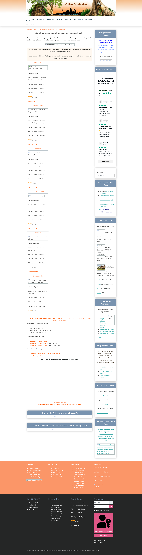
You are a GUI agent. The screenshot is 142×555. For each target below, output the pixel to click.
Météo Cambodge (55, 518)
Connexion (103, 535)
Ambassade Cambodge (56, 505)
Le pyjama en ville (79, 470)
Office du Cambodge (56, 503)
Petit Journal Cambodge (57, 513)
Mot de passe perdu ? (100, 540)
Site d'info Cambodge (56, 516)
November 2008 (33, 503)
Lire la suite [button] (102, 115)
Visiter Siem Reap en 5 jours (38, 343)
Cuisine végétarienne (35, 474)
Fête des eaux (54, 520)
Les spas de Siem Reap (107, 329)
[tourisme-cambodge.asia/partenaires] (59, 429)
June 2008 (32, 509)
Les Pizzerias (33, 472)
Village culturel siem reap (103, 321)
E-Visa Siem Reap (55, 507)
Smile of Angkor (78, 477)
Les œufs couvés (79, 472)
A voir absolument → (102, 413)
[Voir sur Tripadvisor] (100, 101)
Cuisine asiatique (34, 468)
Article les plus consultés (101, 467)
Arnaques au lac (78, 487)
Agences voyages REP (56, 509)
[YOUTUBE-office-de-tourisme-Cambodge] (101, 61)
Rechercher (100, 172)
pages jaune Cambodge (56, 511)
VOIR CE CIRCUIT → (33, 144)
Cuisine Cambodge (79, 479)
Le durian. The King (79, 468)
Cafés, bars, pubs (79, 481)
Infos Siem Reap (79, 485)
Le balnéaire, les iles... (36, 356)
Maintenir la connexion (102, 510)
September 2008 (33, 507)
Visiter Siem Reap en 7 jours (38, 345)
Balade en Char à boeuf (107, 334)
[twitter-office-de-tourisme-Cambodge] (107, 61)
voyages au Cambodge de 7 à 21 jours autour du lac (45, 353)
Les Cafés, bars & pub (35, 477)
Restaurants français (35, 470)
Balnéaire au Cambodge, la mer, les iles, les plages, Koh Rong (60, 404)
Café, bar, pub (98, 480)
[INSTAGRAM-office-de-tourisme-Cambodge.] (110, 61)
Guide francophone (79, 474)
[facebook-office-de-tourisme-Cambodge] (104, 61)
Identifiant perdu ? (99, 542)
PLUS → (101, 210)
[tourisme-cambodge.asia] (59, 417)
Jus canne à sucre (79, 483)
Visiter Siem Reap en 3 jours (38, 341)
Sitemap (98, 550)
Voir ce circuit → (32, 101)
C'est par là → (106, 404)
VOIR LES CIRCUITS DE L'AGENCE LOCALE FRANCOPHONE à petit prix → (48, 319)
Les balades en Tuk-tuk (107, 331)
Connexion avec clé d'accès (103, 531)
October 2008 (33, 505)
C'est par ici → (106, 395)
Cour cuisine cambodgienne (102, 476)
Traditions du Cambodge (101, 472)
